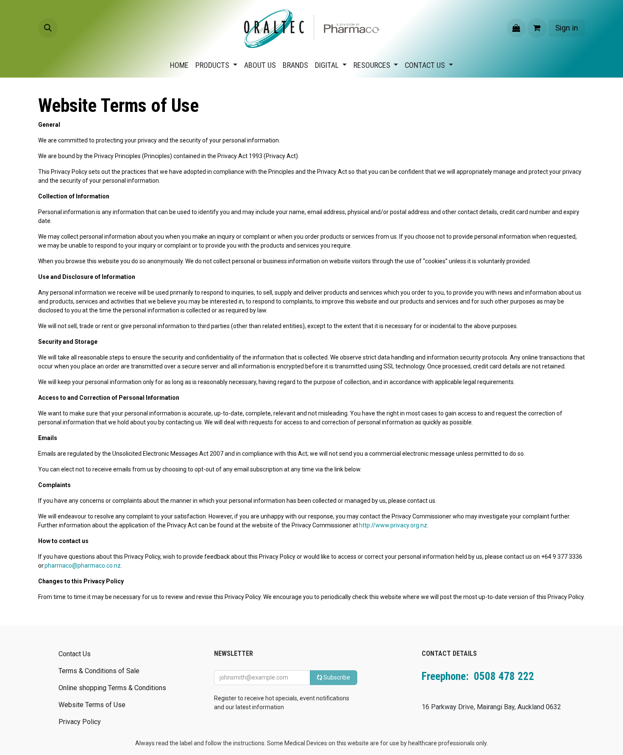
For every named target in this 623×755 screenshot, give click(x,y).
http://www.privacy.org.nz (393, 525)
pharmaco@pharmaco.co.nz (82, 565)
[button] (48, 28)
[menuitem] (179, 65)
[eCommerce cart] (537, 28)
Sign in (566, 27)
